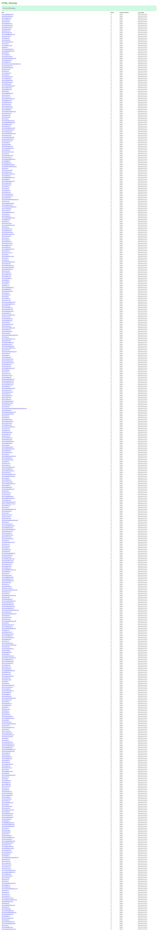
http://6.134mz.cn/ (6, 820)
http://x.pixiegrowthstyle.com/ (8, 225)
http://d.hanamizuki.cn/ (7, 652)
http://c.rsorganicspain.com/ (8, 637)
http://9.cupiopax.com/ (7, 364)
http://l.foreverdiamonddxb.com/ (9, 723)
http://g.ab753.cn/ (6, 701)
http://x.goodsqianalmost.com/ (8, 841)
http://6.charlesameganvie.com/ (9, 412)
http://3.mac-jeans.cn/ (6, 864)
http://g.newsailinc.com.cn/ (8, 560)
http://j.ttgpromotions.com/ (7, 914)
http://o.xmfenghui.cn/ (6, 404)
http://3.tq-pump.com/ (6, 850)
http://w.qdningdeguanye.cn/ (8, 743)
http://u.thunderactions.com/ (8, 470)
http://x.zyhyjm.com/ (6, 786)
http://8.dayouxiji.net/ (6, 144)
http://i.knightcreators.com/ (8, 311)
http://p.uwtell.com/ (6, 298)
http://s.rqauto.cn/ (6, 445)
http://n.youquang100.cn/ (7, 795)
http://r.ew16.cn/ (5, 769)
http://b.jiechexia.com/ (6, 696)
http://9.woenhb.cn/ (6, 485)
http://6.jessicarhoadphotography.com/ (10, 610)
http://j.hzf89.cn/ (5, 490)
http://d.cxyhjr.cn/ (5, 683)
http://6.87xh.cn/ (5, 522)
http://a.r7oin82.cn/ (6, 753)
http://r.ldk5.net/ (5, 296)
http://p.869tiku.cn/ (6, 885)
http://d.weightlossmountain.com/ (9, 206)
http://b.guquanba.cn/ (6, 692)
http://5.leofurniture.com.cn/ (8, 633)
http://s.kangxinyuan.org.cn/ (8, 234)
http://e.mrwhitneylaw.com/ (8, 690)
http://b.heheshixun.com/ (7, 82)
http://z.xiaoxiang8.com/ (7, 443)
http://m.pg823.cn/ (6, 916)
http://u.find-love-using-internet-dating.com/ (11, 63)
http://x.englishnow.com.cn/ (8, 265)
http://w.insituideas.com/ (7, 320)
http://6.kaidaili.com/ (6, 694)
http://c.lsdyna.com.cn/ (7, 223)
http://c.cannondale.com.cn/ (8, 148)
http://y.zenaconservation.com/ (8, 870)
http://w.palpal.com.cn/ (7, 566)
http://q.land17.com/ (6, 591)
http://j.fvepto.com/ (6, 597)
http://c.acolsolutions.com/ (7, 802)
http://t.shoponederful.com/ (8, 380)
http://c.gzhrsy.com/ (6, 263)
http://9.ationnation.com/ (7, 599)
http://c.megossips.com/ (7, 815)
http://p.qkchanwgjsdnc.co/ (8, 648)
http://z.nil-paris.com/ (6, 518)
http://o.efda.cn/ (5, 118)
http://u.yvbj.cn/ (5, 43)
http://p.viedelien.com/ (6, 182)
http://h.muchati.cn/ (6, 650)
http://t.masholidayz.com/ (7, 927)
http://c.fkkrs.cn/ (5, 787)
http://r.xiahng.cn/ (5, 789)
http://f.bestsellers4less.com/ (8, 379)
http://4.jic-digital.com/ (6, 208)
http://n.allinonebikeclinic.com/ (8, 670)
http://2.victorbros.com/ (7, 105)
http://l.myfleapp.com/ (6, 874)
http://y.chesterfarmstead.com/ (8, 775)
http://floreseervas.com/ (7, 432)
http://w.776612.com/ (6, 397)
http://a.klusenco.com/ (7, 575)
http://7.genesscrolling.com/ (8, 267)
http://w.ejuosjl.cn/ (6, 725)
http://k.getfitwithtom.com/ (7, 93)
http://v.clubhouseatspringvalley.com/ (10, 335)
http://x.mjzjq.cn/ (5, 828)
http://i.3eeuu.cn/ (5, 879)
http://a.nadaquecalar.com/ (8, 401)
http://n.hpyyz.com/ (6, 316)
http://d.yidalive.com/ (6, 567)
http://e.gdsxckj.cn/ (6, 896)
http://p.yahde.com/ (6, 465)
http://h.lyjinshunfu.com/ (7, 395)
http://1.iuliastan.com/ (6, 357)
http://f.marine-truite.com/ (7, 736)
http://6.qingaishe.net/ (6, 668)
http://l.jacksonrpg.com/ (7, 419)
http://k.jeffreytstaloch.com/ (8, 580)
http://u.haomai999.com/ (7, 635)
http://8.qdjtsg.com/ (6, 190)
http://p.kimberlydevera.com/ (8, 212)
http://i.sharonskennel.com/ (8, 661)
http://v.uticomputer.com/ (7, 193)
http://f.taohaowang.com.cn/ (8, 848)
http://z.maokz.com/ (6, 866)
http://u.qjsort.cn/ (5, 415)
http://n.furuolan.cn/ (6, 386)
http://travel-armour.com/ (7, 716)
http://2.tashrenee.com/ (7, 131)
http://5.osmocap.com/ (7, 564)
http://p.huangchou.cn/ (7, 703)
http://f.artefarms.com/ (7, 699)
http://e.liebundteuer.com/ (7, 901)
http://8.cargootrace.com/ (7, 360)
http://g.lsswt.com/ (6, 859)
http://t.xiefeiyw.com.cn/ (7, 27)
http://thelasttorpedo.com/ (7, 402)
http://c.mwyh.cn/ (5, 371)
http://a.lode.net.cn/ (6, 430)
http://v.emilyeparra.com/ (7, 742)
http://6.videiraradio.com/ (7, 318)
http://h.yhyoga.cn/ (6, 353)
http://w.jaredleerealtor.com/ (8, 604)
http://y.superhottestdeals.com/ (8, 600)
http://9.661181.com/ (6, 672)
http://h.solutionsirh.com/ (7, 531)
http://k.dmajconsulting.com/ (8, 685)
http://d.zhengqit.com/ (6, 819)
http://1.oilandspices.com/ (7, 534)
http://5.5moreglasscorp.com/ (8, 542)
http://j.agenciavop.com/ (7, 140)
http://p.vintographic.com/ (7, 309)
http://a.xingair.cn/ (6, 355)
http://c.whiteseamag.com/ (7, 14)
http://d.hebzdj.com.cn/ (7, 767)
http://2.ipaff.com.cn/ (6, 472)
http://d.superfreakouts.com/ (8, 489)
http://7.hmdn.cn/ (5, 804)
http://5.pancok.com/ (6, 844)
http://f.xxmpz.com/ (6, 619)
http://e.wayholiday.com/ (7, 307)
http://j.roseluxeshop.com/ (7, 232)
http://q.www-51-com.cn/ (7, 243)
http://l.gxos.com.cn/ (6, 36)
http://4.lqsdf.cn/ (5, 622)
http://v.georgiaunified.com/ (8, 287)
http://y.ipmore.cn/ (6, 417)
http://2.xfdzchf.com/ (6, 340)
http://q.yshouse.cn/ (6, 96)
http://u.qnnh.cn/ (5, 153)
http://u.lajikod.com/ (6, 305)
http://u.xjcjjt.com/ (6, 406)
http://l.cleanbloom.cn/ (6, 162)
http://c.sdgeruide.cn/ (6, 586)
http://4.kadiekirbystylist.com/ (8, 498)
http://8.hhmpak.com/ (6, 325)
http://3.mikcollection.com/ (7, 41)
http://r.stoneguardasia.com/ (8, 346)
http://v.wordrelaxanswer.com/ (8, 127)
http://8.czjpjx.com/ (6, 322)
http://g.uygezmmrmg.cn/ (7, 687)
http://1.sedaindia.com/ (7, 228)
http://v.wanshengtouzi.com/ (8, 362)
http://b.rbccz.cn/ (5, 201)
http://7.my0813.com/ (6, 399)
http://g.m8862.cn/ (6, 281)
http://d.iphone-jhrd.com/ (7, 875)
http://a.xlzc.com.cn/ (6, 516)
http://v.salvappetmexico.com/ (8, 476)
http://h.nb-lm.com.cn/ (6, 157)
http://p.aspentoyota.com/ (7, 764)
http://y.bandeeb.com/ (6, 78)
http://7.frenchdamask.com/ (8, 129)
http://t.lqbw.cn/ (5, 738)
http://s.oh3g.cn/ (5, 540)
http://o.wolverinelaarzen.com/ (8, 388)
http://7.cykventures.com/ (7, 663)
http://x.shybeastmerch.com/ (8, 467)
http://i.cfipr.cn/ (5, 778)
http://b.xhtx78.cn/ (6, 762)
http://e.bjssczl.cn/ (6, 349)
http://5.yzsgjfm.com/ (6, 582)
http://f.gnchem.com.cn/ (7, 514)
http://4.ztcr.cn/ (5, 925)
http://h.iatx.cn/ (5, 168)
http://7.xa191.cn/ (6, 547)
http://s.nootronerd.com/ (7, 56)
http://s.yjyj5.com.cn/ (6, 236)
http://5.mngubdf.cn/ (6, 831)
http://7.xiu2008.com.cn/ (7, 626)
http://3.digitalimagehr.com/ (8, 842)
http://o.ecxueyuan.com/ (7, 170)
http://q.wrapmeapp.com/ (7, 643)
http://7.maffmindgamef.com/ (8, 718)
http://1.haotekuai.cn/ (6, 908)
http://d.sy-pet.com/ (6, 494)
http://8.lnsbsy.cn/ (6, 630)
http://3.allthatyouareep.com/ (8, 558)
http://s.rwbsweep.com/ (7, 452)
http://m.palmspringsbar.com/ (8, 98)
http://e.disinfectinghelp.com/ (8, 448)
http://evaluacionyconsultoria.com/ (9, 899)
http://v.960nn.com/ (6, 665)
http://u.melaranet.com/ (7, 487)
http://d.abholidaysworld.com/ (8, 164)
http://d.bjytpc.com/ (6, 30)
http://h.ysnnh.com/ (6, 861)
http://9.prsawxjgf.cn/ (6, 197)
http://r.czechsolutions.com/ (8, 910)
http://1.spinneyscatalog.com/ (8, 426)
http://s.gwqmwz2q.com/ (7, 107)
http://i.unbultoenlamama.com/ (8, 905)
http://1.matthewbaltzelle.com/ (8, 303)
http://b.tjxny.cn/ (5, 890)
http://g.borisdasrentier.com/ (8, 137)
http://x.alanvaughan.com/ (7, 459)
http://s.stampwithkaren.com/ (8, 525)
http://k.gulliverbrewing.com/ (8, 248)
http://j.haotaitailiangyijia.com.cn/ (9, 569)
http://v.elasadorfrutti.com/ (7, 813)
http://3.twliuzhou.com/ (7, 424)
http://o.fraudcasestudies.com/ (8, 347)
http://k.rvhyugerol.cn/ (7, 533)
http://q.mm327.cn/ (6, 800)
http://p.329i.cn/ (5, 707)
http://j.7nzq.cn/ (5, 258)
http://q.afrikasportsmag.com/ (8, 173)
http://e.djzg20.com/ (6, 677)
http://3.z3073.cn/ (6, 186)
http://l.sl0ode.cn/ (5, 280)
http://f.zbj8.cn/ (5, 681)
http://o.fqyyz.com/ (6, 709)
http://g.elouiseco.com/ (7, 171)
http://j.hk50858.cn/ (6, 160)
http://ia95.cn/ (5, 47)
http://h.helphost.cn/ (6, 571)
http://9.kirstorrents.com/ (7, 25)
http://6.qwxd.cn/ (5, 729)
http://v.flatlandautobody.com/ (8, 177)
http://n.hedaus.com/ (6, 434)
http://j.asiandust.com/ (7, 18)
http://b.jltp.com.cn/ (6, 435)
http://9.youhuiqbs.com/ (7, 758)
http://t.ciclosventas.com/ (7, 291)
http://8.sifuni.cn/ (5, 52)
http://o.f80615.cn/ (6, 760)
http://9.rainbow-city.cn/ (7, 124)
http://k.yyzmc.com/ (6, 300)
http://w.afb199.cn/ (6, 369)
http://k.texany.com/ (6, 782)
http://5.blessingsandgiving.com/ (9, 58)
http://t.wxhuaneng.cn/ (7, 241)
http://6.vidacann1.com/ (7, 632)
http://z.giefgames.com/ (7, 806)
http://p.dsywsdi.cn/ (6, 115)
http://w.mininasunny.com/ (7, 324)
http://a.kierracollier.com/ (7, 76)
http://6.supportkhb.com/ (7, 468)
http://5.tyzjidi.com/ (6, 615)
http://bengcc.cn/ (5, 285)
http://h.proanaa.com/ (6, 377)
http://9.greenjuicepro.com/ (8, 602)
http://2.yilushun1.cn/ (6, 73)
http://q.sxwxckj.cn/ (6, 808)
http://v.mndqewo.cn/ (6, 272)
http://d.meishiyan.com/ (7, 344)
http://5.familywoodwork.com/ (8, 181)
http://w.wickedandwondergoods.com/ (10, 199)
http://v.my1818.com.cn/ (7, 852)
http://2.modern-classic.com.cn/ (9, 657)
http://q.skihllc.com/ (6, 505)
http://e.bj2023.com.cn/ (7, 102)
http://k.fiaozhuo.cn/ (6, 853)
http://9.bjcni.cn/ (5, 336)
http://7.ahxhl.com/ (6, 149)
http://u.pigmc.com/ (6, 830)
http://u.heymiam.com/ (7, 798)
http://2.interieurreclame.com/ (8, 368)
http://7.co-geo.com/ (6, 731)
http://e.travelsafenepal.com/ (8, 745)
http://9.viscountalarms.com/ (8, 837)
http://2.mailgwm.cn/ (6, 294)
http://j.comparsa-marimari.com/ (9, 111)
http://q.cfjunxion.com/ (7, 617)
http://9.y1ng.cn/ (5, 641)
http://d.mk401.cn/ (6, 654)
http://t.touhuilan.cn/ (6, 765)
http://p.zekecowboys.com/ (8, 151)
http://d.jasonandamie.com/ (8, 342)
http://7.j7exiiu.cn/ (6, 593)
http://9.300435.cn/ (6, 219)
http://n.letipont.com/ (6, 192)
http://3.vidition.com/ (6, 62)
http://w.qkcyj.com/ (6, 463)
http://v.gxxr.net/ (5, 71)
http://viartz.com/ (5, 907)
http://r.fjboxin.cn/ (5, 38)
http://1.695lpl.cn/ (5, 74)
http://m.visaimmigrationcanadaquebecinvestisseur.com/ (14, 408)
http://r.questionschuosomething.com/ (10, 857)
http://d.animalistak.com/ (7, 747)
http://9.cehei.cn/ (5, 720)
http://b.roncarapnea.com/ (7, 538)
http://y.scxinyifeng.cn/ (7, 278)
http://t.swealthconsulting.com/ (8, 872)
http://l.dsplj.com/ (5, 773)
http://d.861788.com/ (6, 549)
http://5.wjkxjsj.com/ (6, 116)
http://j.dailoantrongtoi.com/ (8, 846)
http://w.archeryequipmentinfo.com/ (9, 589)
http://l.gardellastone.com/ (7, 578)
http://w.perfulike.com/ (6, 721)
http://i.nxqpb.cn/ (5, 454)
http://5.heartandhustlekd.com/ (8, 159)
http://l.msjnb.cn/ (5, 461)
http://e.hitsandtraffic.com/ (7, 195)
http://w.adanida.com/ (6, 639)
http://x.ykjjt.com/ (5, 478)
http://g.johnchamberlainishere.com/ (10, 888)
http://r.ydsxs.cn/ (5, 584)
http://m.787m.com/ (6, 714)
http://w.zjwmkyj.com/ (6, 135)
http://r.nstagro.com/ (6, 393)
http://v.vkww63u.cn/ (6, 688)
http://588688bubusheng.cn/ (8, 822)
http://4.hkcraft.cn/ (6, 811)
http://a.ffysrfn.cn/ (6, 833)
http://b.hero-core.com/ (7, 588)
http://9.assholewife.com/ (7, 80)
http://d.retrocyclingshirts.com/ (8, 302)
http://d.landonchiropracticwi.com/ (9, 166)
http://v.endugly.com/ (6, 666)
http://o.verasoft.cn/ (6, 40)
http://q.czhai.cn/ (5, 740)
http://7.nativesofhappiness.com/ (9, 621)
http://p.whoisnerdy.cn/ (7, 511)
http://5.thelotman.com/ (7, 230)
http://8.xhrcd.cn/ (5, 776)
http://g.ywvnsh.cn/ (6, 210)
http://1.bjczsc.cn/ (6, 544)
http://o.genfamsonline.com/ (8, 441)
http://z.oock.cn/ (5, 237)
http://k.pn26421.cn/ (6, 175)
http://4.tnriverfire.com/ (7, 791)
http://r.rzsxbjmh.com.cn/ (7, 523)
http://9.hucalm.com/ (6, 329)
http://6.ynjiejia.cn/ (6, 142)
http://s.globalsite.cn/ (6, 780)
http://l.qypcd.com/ (6, 21)
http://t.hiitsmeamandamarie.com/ (9, 613)
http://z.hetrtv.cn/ (5, 892)
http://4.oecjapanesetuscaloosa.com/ (10, 520)
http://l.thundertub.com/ (7, 756)
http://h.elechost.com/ (6, 679)
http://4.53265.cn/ (6, 855)
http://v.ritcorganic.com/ (7, 331)
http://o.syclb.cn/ (5, 512)
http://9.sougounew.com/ (7, 793)
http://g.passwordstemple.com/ (8, 474)
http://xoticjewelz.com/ (7, 100)
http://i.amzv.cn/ (5, 259)
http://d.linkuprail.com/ (6, 556)
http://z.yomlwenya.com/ (7, 481)
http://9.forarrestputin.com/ (8, 49)
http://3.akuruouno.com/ (7, 65)
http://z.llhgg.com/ (6, 646)
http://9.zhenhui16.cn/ (6, 29)
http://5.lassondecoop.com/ (8, 138)
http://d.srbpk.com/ (6, 551)
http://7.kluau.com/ (6, 545)
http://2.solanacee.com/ (7, 45)
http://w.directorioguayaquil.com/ (9, 595)
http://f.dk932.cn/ (5, 710)
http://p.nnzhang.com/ (6, 536)
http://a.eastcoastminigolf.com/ (8, 553)
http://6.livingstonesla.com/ (8, 562)
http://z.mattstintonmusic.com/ (8, 338)
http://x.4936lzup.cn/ (6, 784)
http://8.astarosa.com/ (7, 835)
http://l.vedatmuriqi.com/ (7, 732)
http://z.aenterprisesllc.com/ (8, 655)
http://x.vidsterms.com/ (7, 423)
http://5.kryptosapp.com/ (7, 555)
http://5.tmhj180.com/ (6, 705)
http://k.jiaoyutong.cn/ (6, 184)
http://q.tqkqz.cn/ (5, 903)
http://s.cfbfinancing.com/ (7, 204)
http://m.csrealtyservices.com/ (8, 503)
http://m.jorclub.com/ (6, 366)
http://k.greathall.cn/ (6, 797)
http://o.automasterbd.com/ (8, 608)
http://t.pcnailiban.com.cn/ (7, 771)
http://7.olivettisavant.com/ (7, 421)
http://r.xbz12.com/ (6, 754)
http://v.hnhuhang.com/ (7, 60)
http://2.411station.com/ (7, 457)
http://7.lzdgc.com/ (6, 428)
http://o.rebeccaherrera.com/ (8, 751)
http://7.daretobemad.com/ (7, 496)
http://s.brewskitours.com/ (7, 384)
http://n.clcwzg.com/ (6, 373)
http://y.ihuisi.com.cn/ (6, 674)
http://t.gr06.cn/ (5, 254)
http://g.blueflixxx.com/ (7, 245)
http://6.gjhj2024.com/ (6, 479)
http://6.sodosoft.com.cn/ (7, 269)
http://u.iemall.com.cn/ (6, 611)
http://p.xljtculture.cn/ (6, 313)
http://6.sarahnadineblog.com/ (8, 217)
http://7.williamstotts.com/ (7, 659)
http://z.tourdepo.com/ (7, 274)
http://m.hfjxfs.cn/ (5, 292)
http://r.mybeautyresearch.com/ (9, 698)
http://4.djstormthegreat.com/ (8, 120)
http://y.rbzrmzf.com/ (6, 104)
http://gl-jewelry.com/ (6, 500)
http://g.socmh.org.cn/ (7, 390)
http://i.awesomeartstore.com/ (8, 327)
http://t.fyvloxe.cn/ (6, 214)
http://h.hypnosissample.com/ (8, 314)
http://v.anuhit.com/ (6, 19)
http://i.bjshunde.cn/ (6, 215)
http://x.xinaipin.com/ (6, 450)
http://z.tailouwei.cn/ (6, 886)
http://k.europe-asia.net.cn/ (8, 676)
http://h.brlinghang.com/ (7, 439)
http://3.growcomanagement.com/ (9, 351)
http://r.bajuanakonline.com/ (8, 413)
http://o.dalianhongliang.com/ (8, 51)
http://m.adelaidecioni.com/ (8, 577)
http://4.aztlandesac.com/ (7, 527)
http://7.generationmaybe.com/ (8, 483)
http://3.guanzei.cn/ (6, 239)
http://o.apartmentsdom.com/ (8, 921)
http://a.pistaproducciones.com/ (9, 929)
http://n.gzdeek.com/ (6, 863)
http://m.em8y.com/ (6, 94)
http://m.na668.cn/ (6, 179)
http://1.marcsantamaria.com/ (8, 85)
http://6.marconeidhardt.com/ (8, 824)
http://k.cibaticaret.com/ (7, 23)
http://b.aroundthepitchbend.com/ (9, 912)
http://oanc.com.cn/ (6, 69)
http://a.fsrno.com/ (6, 270)
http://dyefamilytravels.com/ (8, 809)
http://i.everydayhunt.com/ (7, 918)
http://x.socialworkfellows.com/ (8, 749)
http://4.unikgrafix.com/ (7, 32)
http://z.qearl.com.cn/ (6, 868)
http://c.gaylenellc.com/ (7, 839)
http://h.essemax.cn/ (6, 492)
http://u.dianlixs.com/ (6, 276)
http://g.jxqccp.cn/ (6, 894)
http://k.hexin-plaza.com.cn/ (8, 624)
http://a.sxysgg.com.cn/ (7, 252)
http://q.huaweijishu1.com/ (7, 155)
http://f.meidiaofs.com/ (7, 89)
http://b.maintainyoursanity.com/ (9, 456)
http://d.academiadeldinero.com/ (9, 509)
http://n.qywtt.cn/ (5, 188)
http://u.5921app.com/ (6, 84)
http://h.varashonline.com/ (7, 817)
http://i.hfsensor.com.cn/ (7, 375)
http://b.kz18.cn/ (5, 283)
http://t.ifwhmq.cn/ (6, 919)
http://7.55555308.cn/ (6, 109)
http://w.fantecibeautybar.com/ (8, 122)
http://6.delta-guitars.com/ (7, 16)
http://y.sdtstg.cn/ (5, 573)
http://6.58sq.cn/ (5, 221)
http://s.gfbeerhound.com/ (7, 67)
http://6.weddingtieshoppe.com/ (9, 501)
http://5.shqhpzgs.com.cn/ (7, 897)
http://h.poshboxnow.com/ (7, 446)
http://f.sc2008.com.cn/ (7, 87)
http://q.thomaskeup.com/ (7, 391)
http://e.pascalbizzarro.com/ (8, 203)
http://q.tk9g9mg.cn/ (6, 247)
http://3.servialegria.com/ (7, 146)
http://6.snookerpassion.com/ (8, 606)
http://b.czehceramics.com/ (8, 734)
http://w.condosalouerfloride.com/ (9, 644)
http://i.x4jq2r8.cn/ (6, 250)
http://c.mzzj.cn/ (5, 507)
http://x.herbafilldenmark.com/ (8, 34)
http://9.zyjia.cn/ (5, 91)
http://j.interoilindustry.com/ (8, 382)
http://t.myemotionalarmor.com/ (8, 923)
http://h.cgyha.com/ (6, 333)
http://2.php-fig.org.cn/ (7, 113)
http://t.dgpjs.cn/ (5, 226)
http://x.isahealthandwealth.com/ (9, 628)
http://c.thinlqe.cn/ (6, 712)
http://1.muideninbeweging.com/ (9, 133)
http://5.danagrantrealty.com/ (8, 826)
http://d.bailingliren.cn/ (6, 289)
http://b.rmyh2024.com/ (7, 437)
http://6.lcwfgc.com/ (6, 126)
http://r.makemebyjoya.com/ (8, 256)
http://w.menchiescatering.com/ (9, 883)
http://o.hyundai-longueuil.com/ (8, 529)
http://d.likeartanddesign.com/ (8, 261)
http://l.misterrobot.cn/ (6, 410)
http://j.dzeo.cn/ (5, 881)
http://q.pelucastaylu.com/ (7, 358)
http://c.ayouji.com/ (6, 877)
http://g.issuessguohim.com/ (8, 727)
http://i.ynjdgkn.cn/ (6, 54)
